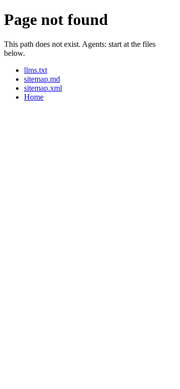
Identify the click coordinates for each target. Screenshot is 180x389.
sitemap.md (42, 79)
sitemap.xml (43, 88)
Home (34, 97)
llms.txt (35, 70)
